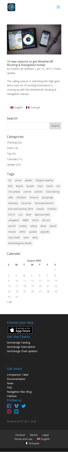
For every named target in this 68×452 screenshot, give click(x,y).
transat (12, 231)
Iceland (40, 208)
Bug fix (19, 186)
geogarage (47, 197)
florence (34, 197)
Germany (13, 203)
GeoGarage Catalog (18, 342)
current (27, 191)
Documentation (16, 379)
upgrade (44, 231)
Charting (12, 142)
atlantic (28, 180)
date (10, 197)
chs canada (14, 191)
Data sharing (52, 191)
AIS (9, 180)
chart (40, 186)
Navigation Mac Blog (19, 391)
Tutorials (12, 159)
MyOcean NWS (42, 214)
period (11, 226)
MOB (28, 214)
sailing (33, 226)
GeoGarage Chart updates (22, 351)
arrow (18, 180)
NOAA (35, 220)
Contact (20, 435)
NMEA (26, 220)
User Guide (14, 237)
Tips (9, 153)
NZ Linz (46, 220)
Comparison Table (17, 374)
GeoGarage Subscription (21, 346)
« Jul (9, 301)
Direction (21, 197)
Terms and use (23, 439)
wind (34, 237)
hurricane (26, 203)
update (33, 231)
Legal (45, 435)
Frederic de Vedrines (22, 68)
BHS (10, 186)
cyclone (38, 191)
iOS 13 (11, 214)
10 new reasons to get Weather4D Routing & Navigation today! (30, 63)
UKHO (22, 231)
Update (11, 73)
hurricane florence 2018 (20, 208)
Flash (57, 68)
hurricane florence (44, 203)
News (10, 383)
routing (22, 226)
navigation (13, 220)
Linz (20, 214)
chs (58, 186)
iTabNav (12, 396)
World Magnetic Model (20, 243)
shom (43, 226)
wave (26, 237)
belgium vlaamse (44, 180)
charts (49, 186)
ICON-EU (52, 208)
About (34, 435)
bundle (30, 186)
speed (53, 226)
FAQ (9, 387)
